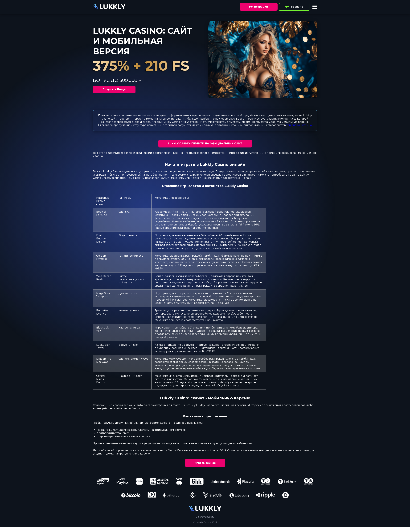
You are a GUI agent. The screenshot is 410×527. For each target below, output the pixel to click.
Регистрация (258, 6)
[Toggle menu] (314, 6)
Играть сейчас (205, 462)
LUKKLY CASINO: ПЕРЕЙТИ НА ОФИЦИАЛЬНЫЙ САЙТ (205, 143)
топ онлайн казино (299, 125)
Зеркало (297, 6)
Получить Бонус (114, 89)
